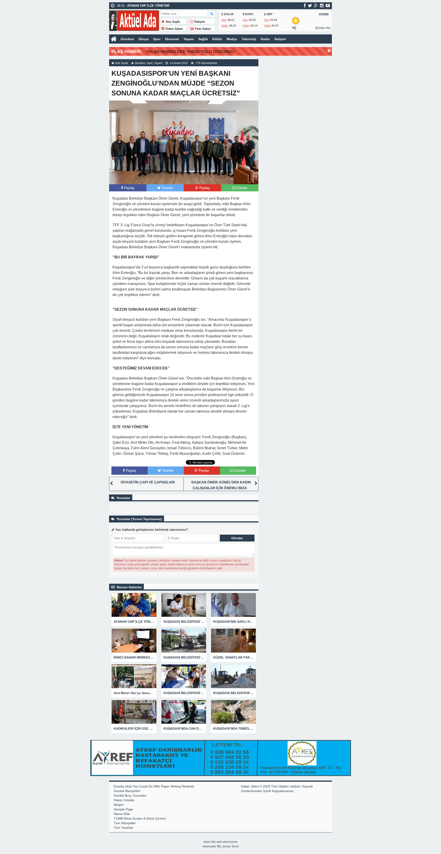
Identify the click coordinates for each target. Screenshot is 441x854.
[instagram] (322, 5)
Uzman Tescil (230, 846)
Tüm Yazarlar (123, 827)
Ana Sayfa (172, 21)
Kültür (217, 39)
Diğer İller (324, 28)
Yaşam (189, 39)
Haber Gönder (124, 800)
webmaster (209, 846)
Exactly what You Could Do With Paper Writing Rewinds (154, 786)
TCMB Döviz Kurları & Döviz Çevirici (140, 818)
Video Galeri (173, 29)
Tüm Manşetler (125, 823)
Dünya (144, 39)
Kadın (265, 39)
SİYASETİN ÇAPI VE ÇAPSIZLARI (148, 482)
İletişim (199, 21)
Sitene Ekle (122, 814)
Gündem (127, 39)
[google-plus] (316, 5)
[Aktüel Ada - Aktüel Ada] (134, 20)
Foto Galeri (202, 29)
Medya (232, 39)
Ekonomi (172, 39)
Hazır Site (210, 841)
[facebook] (304, 5)
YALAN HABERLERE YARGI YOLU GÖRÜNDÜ (190, 51)
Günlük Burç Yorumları (130, 795)
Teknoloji (249, 39)
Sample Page (123, 809)
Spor (157, 39)
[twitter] (310, 5)
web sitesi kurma (227, 841)
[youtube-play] (328, 5)
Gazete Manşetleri (127, 791)
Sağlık (203, 39)
